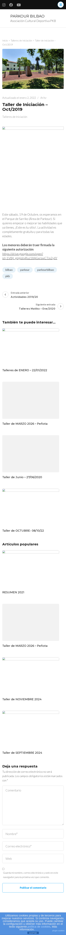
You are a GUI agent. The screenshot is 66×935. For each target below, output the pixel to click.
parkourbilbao (45, 269)
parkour (25, 269)
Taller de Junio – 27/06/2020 (22, 477)
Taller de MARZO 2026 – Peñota (25, 423)
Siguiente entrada (37, 306)
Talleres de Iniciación (14, 116)
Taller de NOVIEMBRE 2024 (22, 699)
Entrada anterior (24, 294)
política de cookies (39, 926)
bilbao (9, 269)
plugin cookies (58, 931)
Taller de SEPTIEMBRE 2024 (22, 752)
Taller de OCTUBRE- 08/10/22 (23, 530)
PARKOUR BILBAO (27, 16)
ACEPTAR (33, 933)
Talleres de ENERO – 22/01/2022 (24, 370)
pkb (7, 276)
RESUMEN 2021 (13, 592)
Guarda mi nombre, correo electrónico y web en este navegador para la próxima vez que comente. (30, 874)
